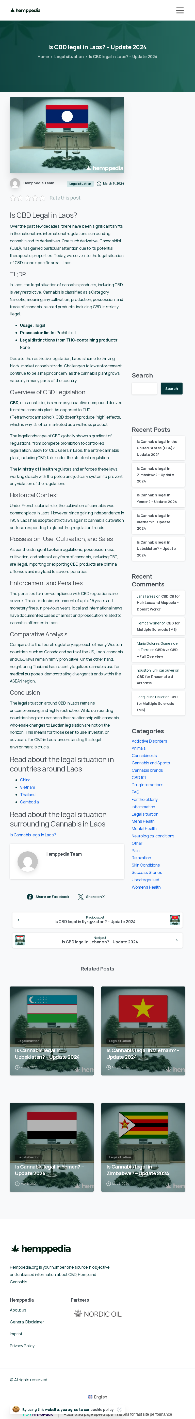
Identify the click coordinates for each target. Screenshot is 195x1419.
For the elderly (145, 799)
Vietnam (27, 787)
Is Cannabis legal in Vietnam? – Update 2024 (153, 522)
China (25, 780)
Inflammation (143, 807)
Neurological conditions (153, 836)
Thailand (28, 794)
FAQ (135, 792)
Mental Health (144, 828)
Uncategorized (145, 880)
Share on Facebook (52, 896)
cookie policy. (102, 1409)
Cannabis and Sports (151, 763)
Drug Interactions (148, 784)
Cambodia (29, 802)
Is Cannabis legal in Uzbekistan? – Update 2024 (156, 548)
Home (43, 56)
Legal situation (69, 56)
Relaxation (141, 857)
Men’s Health (143, 821)
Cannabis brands (147, 770)
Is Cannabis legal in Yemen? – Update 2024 (49, 1169)
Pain (135, 850)
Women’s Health (146, 887)
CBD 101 (139, 777)
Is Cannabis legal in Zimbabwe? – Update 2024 (155, 474)
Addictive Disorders (149, 741)
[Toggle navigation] (180, 10)
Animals (139, 748)
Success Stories (147, 872)
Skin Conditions (146, 865)
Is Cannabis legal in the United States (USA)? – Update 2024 (157, 448)
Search (142, 375)
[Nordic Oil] (97, 1313)
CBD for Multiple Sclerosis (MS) (157, 703)
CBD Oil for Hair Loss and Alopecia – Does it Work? (158, 602)
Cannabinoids (144, 755)
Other (137, 843)
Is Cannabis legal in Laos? (33, 835)
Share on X (95, 896)
